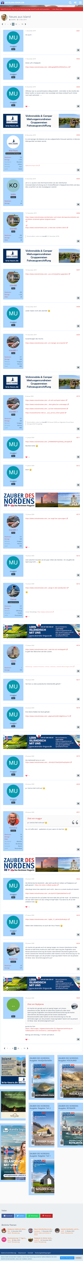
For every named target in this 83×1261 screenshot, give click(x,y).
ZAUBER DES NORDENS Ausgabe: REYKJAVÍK (68, 1107)
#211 (78, 437)
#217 (78, 680)
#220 (78, 784)
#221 (78, 812)
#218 (78, 708)
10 (16, 24)
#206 (78, 213)
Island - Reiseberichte (67, 1233)
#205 (78, 179)
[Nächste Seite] (25, 24)
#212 (78, 466)
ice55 (62, 1231)
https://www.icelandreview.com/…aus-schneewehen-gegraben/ (46, 274)
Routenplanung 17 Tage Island (18, 1238)
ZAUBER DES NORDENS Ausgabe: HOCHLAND (68, 1059)
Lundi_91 (36, 1240)
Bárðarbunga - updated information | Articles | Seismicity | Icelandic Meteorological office (49, 666)
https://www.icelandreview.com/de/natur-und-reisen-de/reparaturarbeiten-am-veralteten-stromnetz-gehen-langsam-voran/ (52, 218)
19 (22, 24)
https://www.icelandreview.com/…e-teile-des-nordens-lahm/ (45, 228)
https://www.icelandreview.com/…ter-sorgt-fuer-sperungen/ (45, 518)
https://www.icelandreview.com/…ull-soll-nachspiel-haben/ (45, 400)
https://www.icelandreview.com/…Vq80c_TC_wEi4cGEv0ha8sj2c (46, 919)
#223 (78, 915)
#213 (78, 514)
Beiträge (7, 159)
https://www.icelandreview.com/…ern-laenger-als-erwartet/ (45, 343)
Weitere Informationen (67, 1258)
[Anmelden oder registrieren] (75, 3)
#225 (78, 998)
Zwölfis (13, 20)
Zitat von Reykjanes (35, 1004)
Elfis (9, 1231)
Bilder (6, 240)
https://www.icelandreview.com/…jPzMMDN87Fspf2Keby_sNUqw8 (47, 442)
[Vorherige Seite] (2, 24)
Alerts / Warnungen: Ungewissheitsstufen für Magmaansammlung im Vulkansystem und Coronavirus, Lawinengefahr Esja (49, 1030)
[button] (80, 3)
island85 (44, 236)
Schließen (78, 1258)
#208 (78, 307)
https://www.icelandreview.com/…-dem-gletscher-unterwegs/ (46, 404)
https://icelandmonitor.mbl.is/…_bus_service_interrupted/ (44, 413)
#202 (78, 59)
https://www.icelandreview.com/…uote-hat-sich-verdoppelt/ (45, 649)
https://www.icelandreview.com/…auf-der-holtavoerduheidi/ (45, 409)
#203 (78, 87)
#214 (78, 556)
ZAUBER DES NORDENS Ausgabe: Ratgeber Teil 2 (40, 1107)
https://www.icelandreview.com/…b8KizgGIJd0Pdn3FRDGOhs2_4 (47, 67)
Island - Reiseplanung (14, 1233)
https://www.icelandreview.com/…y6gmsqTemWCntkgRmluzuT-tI (47, 716)
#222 (78, 879)
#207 (78, 270)
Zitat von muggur (34, 818)
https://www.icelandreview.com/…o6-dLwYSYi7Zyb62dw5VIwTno (47, 893)
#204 (78, 135)
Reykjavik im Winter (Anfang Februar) (46, 1238)
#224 (78, 943)
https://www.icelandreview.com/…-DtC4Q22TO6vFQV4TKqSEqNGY (47, 762)
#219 (78, 756)
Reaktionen (8, 157)
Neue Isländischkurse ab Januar (45, 1229)
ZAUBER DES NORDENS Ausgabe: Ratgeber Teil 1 (40, 1154)
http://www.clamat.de (44, 612)
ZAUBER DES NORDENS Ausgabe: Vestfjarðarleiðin (41, 1059)
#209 (78, 335)
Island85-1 (45, 422)
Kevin (9, 1240)
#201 (78, 31)
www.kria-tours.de (31, 165)
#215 (78, 584)
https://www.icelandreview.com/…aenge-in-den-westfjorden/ (46, 588)
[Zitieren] (78, 50)
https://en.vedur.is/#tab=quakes (46, 885)
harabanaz (37, 1231)
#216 (78, 645)
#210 (78, 396)
